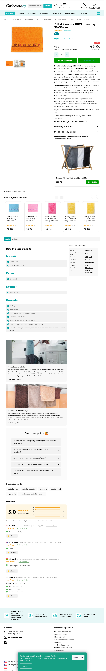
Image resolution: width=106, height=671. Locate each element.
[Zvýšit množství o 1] (67, 54)
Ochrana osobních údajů (63, 648)
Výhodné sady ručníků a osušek (32, 494)
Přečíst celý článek (14, 379)
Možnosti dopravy (61, 634)
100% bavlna (89, 262)
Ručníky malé (13, 489)
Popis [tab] (7, 239)
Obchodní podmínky (62, 645)
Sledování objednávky (62, 632)
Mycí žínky (12, 494)
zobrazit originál (51, 526)
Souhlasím (78, 657)
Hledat (48, 6)
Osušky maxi (56, 489)
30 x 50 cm (89, 268)
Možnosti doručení (65, 39)
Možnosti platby (60, 637)
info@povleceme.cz (16, 637)
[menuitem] (10, 13)
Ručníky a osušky (29, 489)
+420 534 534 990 (15, 632)
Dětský (87, 270)
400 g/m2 (88, 257)
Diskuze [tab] (15, 239)
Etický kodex (59, 650)
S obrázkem (89, 271)
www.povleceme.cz (15, 662)
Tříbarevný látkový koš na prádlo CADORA (71, 178)
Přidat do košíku (65, 60)
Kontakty (57, 642)
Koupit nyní (89, 60)
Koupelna (43, 489)
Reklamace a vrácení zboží (64, 640)
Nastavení (26, 666)
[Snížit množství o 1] (56, 54)
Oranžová (88, 250)
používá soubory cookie (40, 656)
